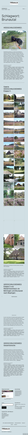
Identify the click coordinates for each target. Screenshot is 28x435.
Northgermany (14, 75)
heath (22, 70)
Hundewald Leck (17, 395)
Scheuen (17, 76)
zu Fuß (18, 276)
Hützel (9, 72)
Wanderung (11, 276)
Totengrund (18, 77)
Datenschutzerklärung (5, 415)
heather (5, 71)
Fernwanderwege (6, 69)
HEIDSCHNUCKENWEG (13, 28)
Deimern (5, 366)
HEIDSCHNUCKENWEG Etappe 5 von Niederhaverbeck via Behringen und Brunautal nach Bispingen (13, 288)
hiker (4, 72)
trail (23, 77)
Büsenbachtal (20, 365)
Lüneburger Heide (16, 72)
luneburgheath (22, 72)
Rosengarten (11, 76)
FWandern (18, 69)
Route (15, 76)
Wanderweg (15, 276)
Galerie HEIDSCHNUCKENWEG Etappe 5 (13, 89)
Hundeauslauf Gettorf (18, 394)
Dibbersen (8, 366)
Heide (7, 71)
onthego (18, 75)
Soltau (22, 76)
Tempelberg (8, 77)
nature (21, 73)
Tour (21, 77)
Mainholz (8, 73)
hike (22, 71)
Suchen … (3, 402)
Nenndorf (5, 74)
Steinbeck (5, 77)
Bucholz (17, 365)
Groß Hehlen (12, 70)
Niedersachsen (17, 74)
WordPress (9, 431)
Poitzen (5, 76)
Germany (9, 70)
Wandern (8, 276)
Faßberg (14, 366)
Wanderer (5, 276)
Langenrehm (12, 72)
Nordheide (10, 75)
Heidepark (13, 71)
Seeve (20, 76)
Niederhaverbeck (13, 74)
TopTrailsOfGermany (13, 77)
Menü (24, 8)
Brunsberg (5, 365)
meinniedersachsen (12, 73)
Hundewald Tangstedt (18, 393)
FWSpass (22, 69)
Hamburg (16, 70)
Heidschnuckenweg (18, 71)
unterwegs (22, 275)
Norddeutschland (6, 75)
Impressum (3, 416)
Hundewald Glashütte (18, 390)
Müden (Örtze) (17, 73)
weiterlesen (18, 62)
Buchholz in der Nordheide (11, 365)
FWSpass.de (4, 8)
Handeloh (19, 70)
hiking (6, 72)
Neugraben (8, 74)
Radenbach (7, 76)
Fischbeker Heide (14, 69)
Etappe (12, 366)
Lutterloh (5, 73)
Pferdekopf (21, 75)
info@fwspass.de (19, 408)
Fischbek (10, 69)
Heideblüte (10, 71)
